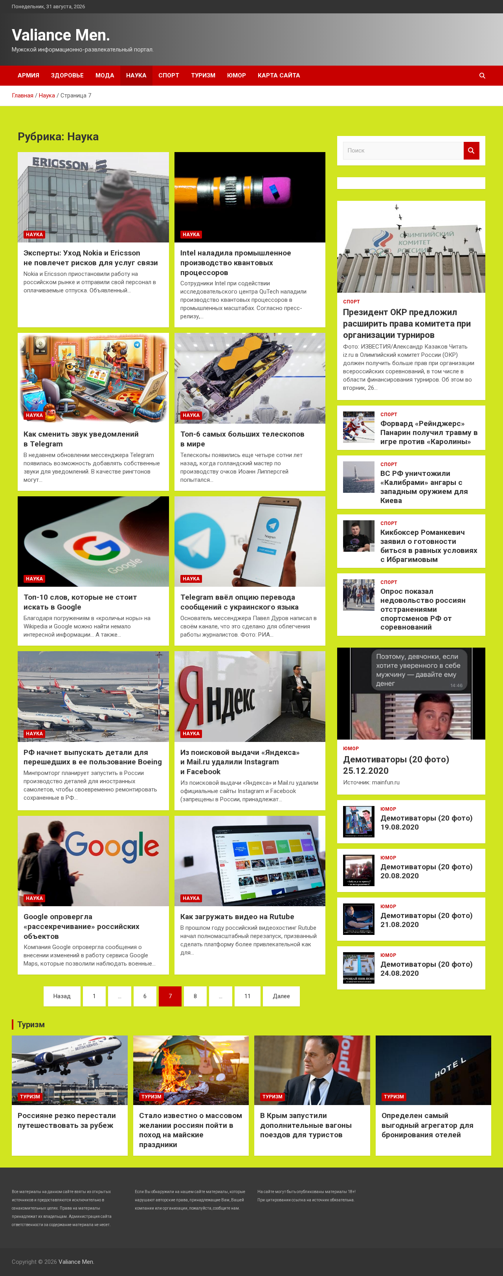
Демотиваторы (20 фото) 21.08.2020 (426, 920)
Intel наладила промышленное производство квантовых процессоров (235, 262)
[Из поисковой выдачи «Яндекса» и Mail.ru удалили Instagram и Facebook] (250, 696)
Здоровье (67, 75)
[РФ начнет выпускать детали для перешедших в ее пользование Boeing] (93, 696)
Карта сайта (279, 75)
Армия (28, 75)
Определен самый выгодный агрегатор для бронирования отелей (428, 1125)
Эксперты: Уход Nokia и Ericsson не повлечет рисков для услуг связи (91, 257)
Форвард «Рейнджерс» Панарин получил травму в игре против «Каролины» (429, 432)
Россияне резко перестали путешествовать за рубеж (67, 1120)
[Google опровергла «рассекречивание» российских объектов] (93, 861)
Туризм (203, 75)
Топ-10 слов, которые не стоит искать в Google (80, 602)
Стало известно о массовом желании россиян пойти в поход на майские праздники (190, 1130)
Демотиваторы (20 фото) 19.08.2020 (426, 822)
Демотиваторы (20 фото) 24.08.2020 (426, 969)
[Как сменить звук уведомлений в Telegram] (93, 378)
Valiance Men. (61, 35)
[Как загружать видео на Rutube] (250, 861)
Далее (281, 996)
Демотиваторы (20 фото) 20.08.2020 (426, 871)
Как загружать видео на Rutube (237, 916)
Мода (104, 75)
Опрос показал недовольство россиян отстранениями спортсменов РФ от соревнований (423, 609)
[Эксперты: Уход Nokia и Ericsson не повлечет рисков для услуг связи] (93, 197)
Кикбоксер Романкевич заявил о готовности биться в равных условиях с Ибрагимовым (428, 546)
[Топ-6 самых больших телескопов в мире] (250, 378)
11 (247, 996)
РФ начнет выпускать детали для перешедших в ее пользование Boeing (93, 757)
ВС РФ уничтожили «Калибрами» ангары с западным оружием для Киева (424, 487)
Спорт (168, 75)
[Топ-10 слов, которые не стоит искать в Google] (93, 541)
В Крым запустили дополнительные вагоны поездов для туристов (306, 1125)
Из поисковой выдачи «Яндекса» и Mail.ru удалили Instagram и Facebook (240, 762)
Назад (62, 996)
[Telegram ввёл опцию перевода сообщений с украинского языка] (250, 541)
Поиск (471, 151)
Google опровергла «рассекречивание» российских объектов (82, 926)
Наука (136, 75)
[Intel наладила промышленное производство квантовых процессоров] (250, 197)
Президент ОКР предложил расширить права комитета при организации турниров (407, 323)
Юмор (236, 75)
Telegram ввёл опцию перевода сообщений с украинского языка (239, 602)
